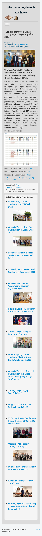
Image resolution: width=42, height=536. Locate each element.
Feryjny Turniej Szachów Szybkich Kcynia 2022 (19, 405)
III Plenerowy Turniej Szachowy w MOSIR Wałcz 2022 (20, 204)
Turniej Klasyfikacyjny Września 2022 (18, 391)
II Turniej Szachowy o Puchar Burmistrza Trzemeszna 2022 (21, 310)
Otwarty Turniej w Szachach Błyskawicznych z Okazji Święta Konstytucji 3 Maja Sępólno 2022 (21, 375)
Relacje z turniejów (21, 44)
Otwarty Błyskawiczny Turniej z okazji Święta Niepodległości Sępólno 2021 (22, 506)
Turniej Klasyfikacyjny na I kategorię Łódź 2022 (20, 333)
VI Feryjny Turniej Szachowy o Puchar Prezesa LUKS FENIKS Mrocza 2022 (22, 421)
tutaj (31, 168)
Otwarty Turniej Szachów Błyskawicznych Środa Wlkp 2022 (21, 230)
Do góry (37, 529)
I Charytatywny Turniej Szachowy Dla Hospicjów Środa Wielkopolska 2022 (19, 357)
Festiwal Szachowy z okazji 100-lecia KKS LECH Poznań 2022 (20, 255)
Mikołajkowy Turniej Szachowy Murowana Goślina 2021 (22, 468)
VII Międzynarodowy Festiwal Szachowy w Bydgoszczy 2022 (21, 270)
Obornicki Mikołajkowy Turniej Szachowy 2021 (18, 445)
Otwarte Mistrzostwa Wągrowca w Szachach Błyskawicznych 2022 (18, 286)
